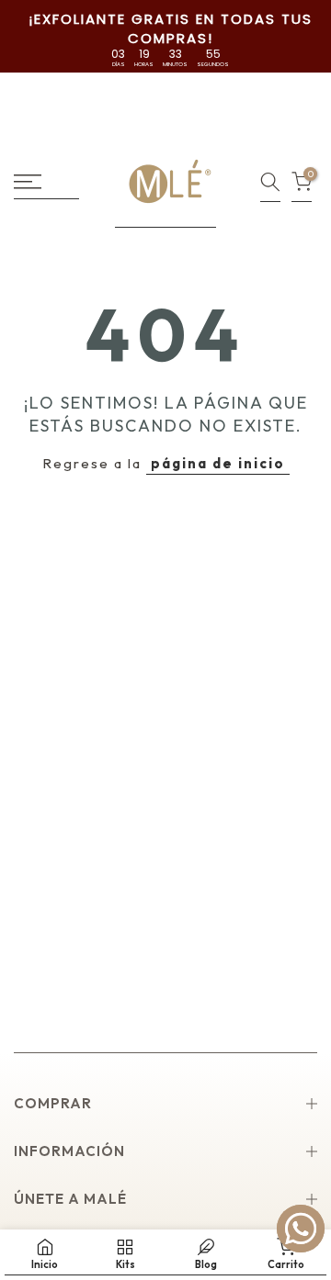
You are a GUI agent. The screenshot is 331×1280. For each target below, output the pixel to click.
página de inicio (218, 463)
